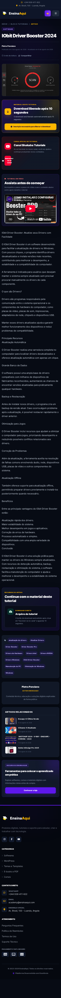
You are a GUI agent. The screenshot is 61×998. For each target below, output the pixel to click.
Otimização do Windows (34, 666)
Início (5, 24)
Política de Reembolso (12, 931)
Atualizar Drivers (37, 640)
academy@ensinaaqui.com (22, 902)
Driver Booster (11, 647)
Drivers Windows (12, 660)
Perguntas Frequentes (12, 925)
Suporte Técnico (10, 941)
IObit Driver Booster (32, 660)
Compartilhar (26, 56)
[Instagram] (4, 839)
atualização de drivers (17, 640)
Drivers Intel (31, 653)
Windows (9, 673)
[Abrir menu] (55, 13)
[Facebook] (11, 839)
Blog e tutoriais (19, 24)
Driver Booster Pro (29, 647)
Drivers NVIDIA (47, 653)
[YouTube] (18, 839)
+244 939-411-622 (18, 894)
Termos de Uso (9, 936)
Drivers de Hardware (14, 653)
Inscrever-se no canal (8, 160)
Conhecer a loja (30, 790)
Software (8, 29)
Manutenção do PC (13, 666)
